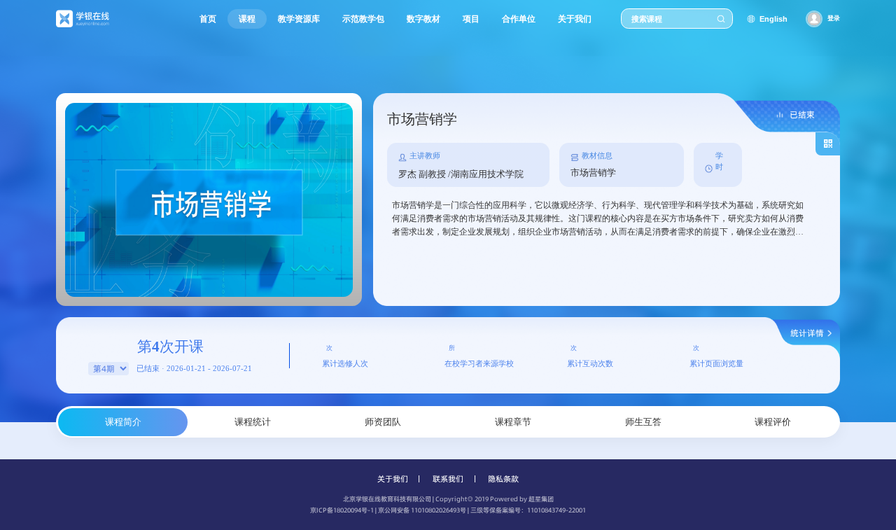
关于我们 (392, 478)
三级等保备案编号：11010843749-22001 (528, 510)
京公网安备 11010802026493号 (422, 510)
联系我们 (448, 478)
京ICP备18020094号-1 (342, 510)
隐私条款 (503, 478)
